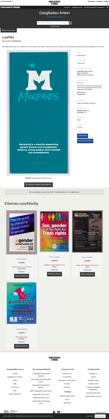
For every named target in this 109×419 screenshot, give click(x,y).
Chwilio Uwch (55, 26)
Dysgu (15, 380)
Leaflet (21, 262)
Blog (14, 383)
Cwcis (67, 399)
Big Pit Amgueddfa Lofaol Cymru (41, 391)
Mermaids (6, 41)
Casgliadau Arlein (77, 7)
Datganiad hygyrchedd (67, 396)
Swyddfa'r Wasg (93, 380)
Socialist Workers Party (58, 265)
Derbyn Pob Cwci (100, 416)
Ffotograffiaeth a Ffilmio (93, 396)
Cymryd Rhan (67, 377)
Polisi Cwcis (49, 416)
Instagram (67, 387)
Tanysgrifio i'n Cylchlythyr (67, 380)
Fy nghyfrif (99, 1)
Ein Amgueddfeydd (6, 1)
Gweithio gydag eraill (93, 393)
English (106, 1)
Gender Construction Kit (23, 267)
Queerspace (23, 337)
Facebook (67, 383)
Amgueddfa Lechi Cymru (41, 394)
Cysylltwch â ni (67, 373)
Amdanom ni (93, 373)
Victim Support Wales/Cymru (90, 265)
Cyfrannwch (91, 1)
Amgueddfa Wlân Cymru (41, 397)
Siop (14, 390)
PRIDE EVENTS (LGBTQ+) (85, 140)
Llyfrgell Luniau (93, 383)
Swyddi (93, 377)
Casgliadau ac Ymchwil (10, 7)
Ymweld (14, 373)
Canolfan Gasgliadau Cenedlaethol (94, 7)
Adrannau (67, 7)
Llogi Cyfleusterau (15, 394)
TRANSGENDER (82, 135)
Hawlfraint (67, 403)
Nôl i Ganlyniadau (9, 30)
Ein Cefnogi (15, 387)
